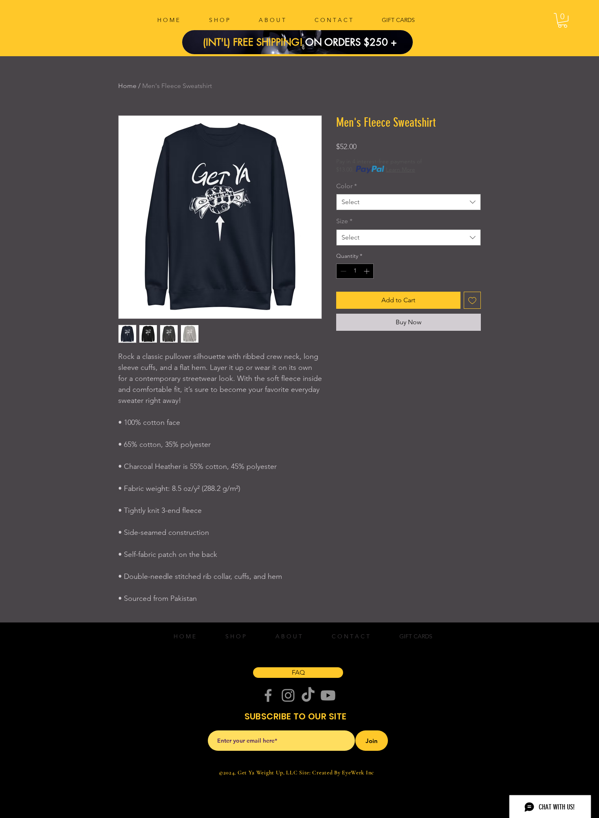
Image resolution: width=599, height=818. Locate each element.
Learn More (400, 169)
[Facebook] (268, 695)
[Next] (393, 42)
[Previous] (202, 42)
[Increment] (367, 271)
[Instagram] (288, 695)
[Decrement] (342, 271)
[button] (562, 20)
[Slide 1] (303, 36)
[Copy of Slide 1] (292, 36)
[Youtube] (328, 695)
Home (127, 86)
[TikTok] (308, 695)
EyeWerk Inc (358, 772)
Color (346, 186)
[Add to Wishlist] (472, 300)
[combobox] (408, 202)
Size (344, 221)
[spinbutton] (355, 271)
